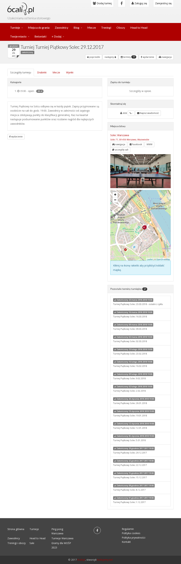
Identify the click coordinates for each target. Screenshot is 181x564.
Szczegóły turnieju (20, 72)
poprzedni (94, 57)
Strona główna (15, 529)
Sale (32, 543)
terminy (129, 57)
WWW (149, 144)
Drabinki (41, 72)
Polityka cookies (131, 533)
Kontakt (126, 541)
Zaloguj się (140, 3)
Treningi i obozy (16, 543)
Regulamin (128, 529)
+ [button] (115, 194)
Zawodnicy (61, 27)
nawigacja (166, 57)
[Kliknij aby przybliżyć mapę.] (144, 228)
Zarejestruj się (163, 3)
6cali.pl (81, 559)
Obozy (120, 27)
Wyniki (69, 72)
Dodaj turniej (104, 3)
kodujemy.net (105, 559)
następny (109, 57)
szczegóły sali (121, 149)
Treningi (106, 27)
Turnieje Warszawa (62, 538)
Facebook (137, 144)
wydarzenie (148, 57)
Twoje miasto (18, 36)
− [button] (115, 200)
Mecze (91, 27)
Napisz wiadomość (149, 113)
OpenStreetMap (163, 259)
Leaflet (150, 259)
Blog (76, 27)
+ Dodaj (56, 36)
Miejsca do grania (38, 27)
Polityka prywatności (133, 537)
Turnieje (15, 27)
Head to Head (138, 27)
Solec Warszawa (119, 135)
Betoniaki (40, 36)
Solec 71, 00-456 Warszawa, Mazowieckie (129, 139)
